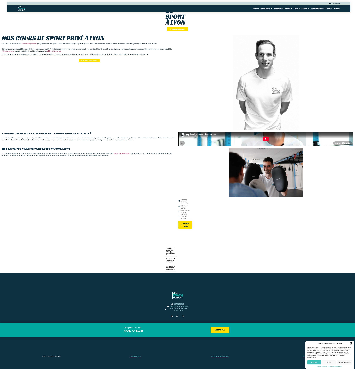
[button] (351, 343)
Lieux (296, 9)
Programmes (265, 9)
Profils (287, 9)
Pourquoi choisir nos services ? (170, 260)
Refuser (328, 362)
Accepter (314, 362)
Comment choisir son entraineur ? (170, 267)
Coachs (304, 9)
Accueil (256, 9)
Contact (337, 9)
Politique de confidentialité (335, 366)
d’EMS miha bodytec (54, 51)
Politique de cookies (322, 366)
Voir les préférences (344, 362)
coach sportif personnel (29, 44)
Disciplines (278, 9)
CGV (303, 356)
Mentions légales (135, 356)
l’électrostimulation (8, 51)
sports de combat (124, 153)
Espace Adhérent (317, 9)
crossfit (116, 153)
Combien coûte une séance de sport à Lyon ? (170, 251)
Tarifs (328, 9)
